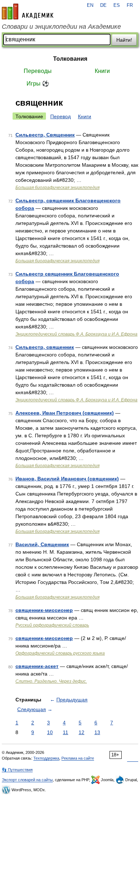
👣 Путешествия (17, 770)
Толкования (70, 59)
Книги (102, 71)
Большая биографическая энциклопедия (57, 187)
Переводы (38, 71)
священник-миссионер (44, 610)
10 (50, 732)
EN (90, 5)
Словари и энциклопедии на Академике (61, 26)
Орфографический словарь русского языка (60, 653)
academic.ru (27, 11)
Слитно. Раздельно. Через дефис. (51, 681)
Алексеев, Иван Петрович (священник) (64, 413)
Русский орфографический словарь (52, 625)
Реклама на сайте (77, 758)
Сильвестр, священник (44, 347)
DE (103, 5)
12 (81, 732)
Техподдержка (46, 758)
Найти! (124, 40)
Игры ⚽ (38, 83)
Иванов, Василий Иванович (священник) (67, 478)
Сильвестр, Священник (45, 135)
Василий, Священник (42, 544)
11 (65, 732)
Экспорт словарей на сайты (27, 780)
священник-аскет (37, 666)
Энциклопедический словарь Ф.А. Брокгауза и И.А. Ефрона (76, 334)
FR (130, 5)
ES (116, 5)
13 (97, 732)
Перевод (60, 116)
